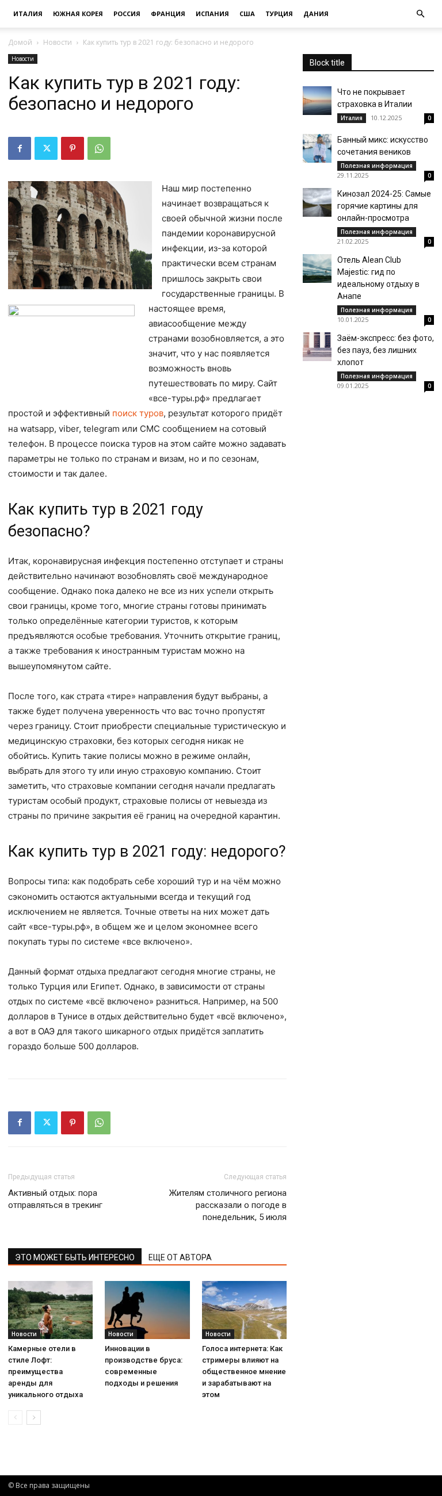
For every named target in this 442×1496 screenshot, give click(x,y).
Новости (57, 42)
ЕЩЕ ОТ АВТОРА (180, 1257)
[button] (420, 14)
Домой (20, 42)
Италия (28, 13)
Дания (316, 13)
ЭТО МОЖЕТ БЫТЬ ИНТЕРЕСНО (75, 1257)
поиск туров (137, 413)
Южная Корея (78, 13)
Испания (212, 13)
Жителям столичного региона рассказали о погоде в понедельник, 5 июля (228, 1205)
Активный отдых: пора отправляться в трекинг (55, 1199)
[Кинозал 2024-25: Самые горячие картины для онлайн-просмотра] (317, 202)
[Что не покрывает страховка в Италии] (317, 100)
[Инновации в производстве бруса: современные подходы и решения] (147, 1310)
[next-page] (33, 1417)
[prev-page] (15, 1417)
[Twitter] (46, 148)
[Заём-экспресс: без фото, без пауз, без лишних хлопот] (317, 346)
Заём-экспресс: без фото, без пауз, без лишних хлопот (385, 350)
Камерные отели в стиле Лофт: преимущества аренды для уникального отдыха (45, 1371)
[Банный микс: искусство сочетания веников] (317, 148)
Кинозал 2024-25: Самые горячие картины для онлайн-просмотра (384, 206)
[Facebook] (19, 148)
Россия (126, 13)
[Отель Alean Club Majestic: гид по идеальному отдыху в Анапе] (317, 268)
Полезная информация (377, 166)
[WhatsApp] (98, 148)
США (247, 13)
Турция (279, 13)
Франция (168, 13)
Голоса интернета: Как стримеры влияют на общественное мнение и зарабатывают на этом (244, 1371)
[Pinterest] (72, 148)
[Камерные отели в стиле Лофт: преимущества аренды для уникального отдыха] (50, 1310)
